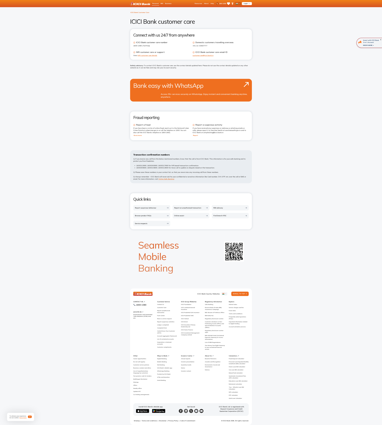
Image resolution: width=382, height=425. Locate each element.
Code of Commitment (187, 421)
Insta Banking (161, 380)
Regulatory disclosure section (214, 318)
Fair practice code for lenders (142, 376)
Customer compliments (164, 347)
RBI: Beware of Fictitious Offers (214, 312)
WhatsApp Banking (163, 371)
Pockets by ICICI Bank (164, 374)
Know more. (23, 417)
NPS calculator (233, 392)
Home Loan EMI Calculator (237, 366)
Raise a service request (164, 318)
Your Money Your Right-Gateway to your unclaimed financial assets (215, 347)
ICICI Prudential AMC (187, 315)
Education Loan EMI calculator (238, 381)
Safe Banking (209, 304)
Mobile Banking (162, 361)
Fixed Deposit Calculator (236, 358)
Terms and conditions (235, 313)
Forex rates (232, 310)
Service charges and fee (236, 307)
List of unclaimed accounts (165, 339)
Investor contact (186, 371)
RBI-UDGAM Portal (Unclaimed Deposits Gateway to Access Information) (214, 337)
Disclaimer (163, 421)
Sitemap (136, 382)
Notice (183, 368)
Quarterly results (186, 365)
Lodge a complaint (163, 325)
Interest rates (233, 304)
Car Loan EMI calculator (236, 370)
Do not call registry (139, 361)
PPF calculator (233, 395)
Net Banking (161, 365)
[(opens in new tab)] (360, 42)
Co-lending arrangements (141, 394)
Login (246, 3)
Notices (207, 370)
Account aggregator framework (167, 336)
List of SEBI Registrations (213, 342)
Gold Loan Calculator (235, 398)
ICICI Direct (184, 321)
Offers (135, 385)
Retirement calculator (235, 384)
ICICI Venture (185, 318)
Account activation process (237, 326)
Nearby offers (137, 388)
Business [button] (168, 3)
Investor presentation (187, 361)
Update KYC (137, 391)
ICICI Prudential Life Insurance (190, 312)
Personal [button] (155, 3)
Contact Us (160, 304)
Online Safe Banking (166, 179)
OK (30, 417)
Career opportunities (139, 358)
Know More (367, 45)
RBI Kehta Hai (209, 315)
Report (195, 135)
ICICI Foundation (186, 304)
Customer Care (161, 307)
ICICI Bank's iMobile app (164, 368)
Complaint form (162, 328)
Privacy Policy (173, 421)
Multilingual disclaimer (140, 379)
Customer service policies (141, 365)
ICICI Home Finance (187, 330)
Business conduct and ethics (142, 368)
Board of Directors (210, 358)
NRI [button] (162, 3)
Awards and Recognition (212, 361)
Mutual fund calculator (236, 373)
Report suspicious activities (165, 321)
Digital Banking (162, 358)
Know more (138, 135)
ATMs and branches (163, 377)
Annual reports (185, 358)
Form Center (161, 315)
